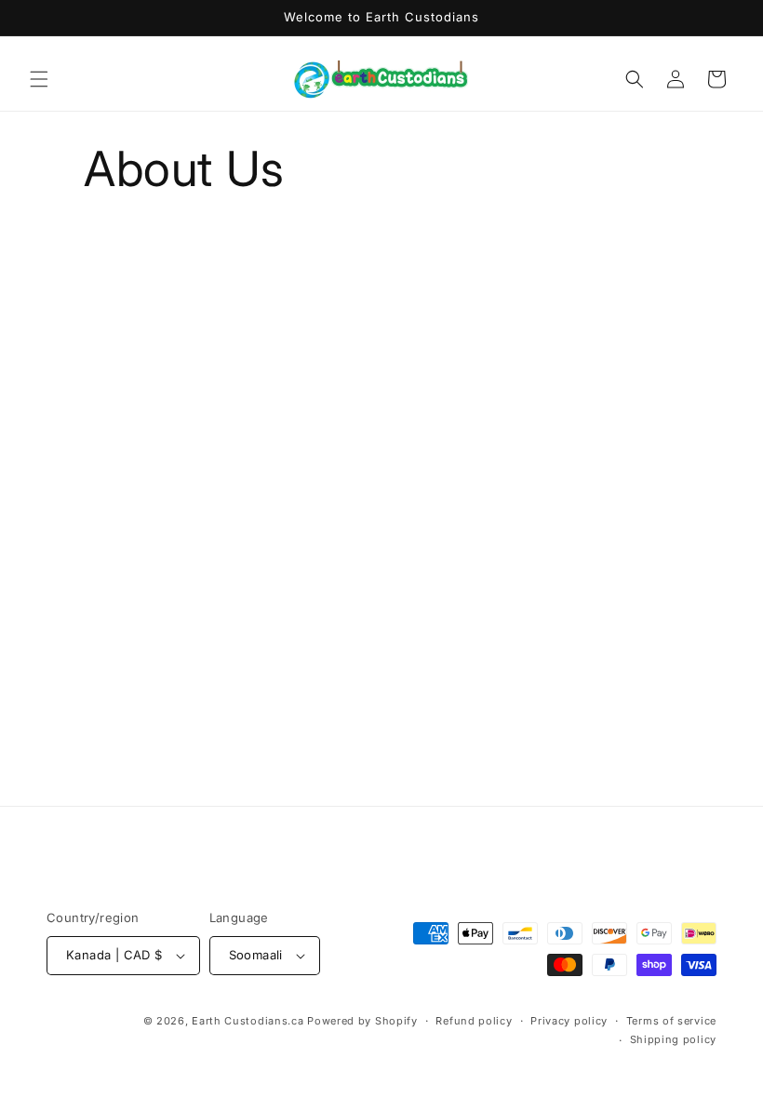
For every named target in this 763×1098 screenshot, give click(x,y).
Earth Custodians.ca (247, 1020)
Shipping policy (673, 1039)
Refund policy (473, 1020)
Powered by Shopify (362, 1020)
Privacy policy (569, 1020)
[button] (39, 79)
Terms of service (671, 1020)
